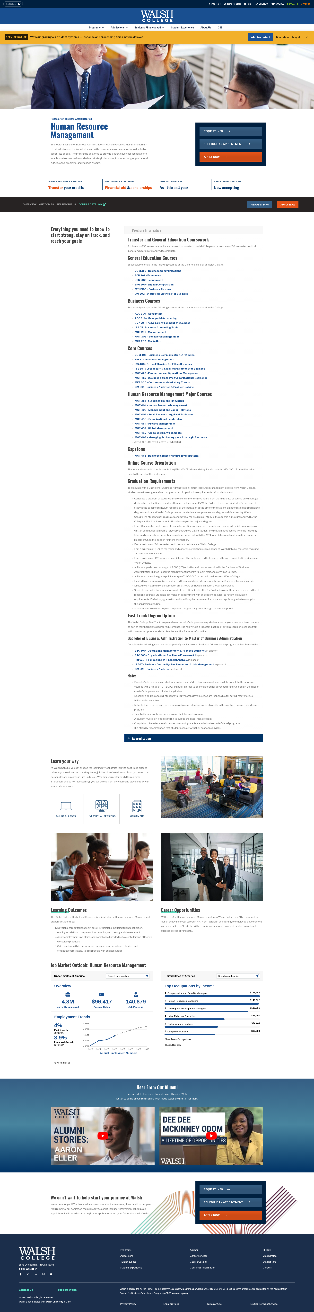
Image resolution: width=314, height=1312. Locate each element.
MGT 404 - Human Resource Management (161, 405)
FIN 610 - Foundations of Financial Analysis (161, 659)
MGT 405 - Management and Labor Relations (163, 409)
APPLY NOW (212, 157)
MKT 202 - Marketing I (148, 341)
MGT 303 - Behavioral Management (157, 336)
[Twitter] (27, 1274)
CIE (220, 27)
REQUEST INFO (213, 131)
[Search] (19, 4)
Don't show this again (288, 37)
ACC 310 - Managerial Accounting (156, 318)
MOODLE (280, 3)
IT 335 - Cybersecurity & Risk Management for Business (170, 368)
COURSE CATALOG (90, 204)
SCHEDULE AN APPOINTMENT (223, 144)
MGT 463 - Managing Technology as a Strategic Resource (171, 437)
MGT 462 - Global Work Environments (158, 432)
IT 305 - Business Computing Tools (156, 327)
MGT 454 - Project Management (155, 423)
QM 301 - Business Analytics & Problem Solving (164, 387)
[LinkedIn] (35, 1274)
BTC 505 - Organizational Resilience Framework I (165, 655)
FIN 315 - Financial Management (154, 359)
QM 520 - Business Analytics (152, 669)
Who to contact (260, 37)
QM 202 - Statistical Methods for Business (161, 293)
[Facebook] (20, 1274)
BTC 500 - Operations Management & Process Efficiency (170, 650)
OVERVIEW (29, 204)
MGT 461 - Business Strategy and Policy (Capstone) (167, 455)
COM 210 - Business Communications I (158, 270)
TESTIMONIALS (66, 204)
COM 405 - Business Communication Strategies (165, 355)
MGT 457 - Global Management (154, 428)
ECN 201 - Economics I (148, 275)
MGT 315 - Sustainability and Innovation (159, 400)
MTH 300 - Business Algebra (153, 289)
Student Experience (182, 27)
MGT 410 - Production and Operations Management (167, 373)
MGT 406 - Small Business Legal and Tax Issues (164, 414)
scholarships (141, 188)
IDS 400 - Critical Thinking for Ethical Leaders (163, 364)
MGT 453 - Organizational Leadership (158, 419)
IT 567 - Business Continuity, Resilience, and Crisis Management (174, 664)
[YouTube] (50, 1274)
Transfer (55, 188)
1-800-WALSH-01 (28, 1269)
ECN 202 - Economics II (149, 280)
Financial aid (115, 188)
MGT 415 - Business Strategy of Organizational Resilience (171, 377)
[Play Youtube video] (103, 1136)
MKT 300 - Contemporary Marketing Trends (162, 382)
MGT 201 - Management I (150, 332)
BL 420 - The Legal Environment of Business (162, 322)
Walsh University (54, 1301)
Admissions (117, 27)
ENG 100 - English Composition (154, 284)
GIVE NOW (263, 3)
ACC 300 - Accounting (149, 313)
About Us (206, 27)
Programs (95, 27)
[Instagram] (43, 1274)
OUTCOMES (46, 204)
